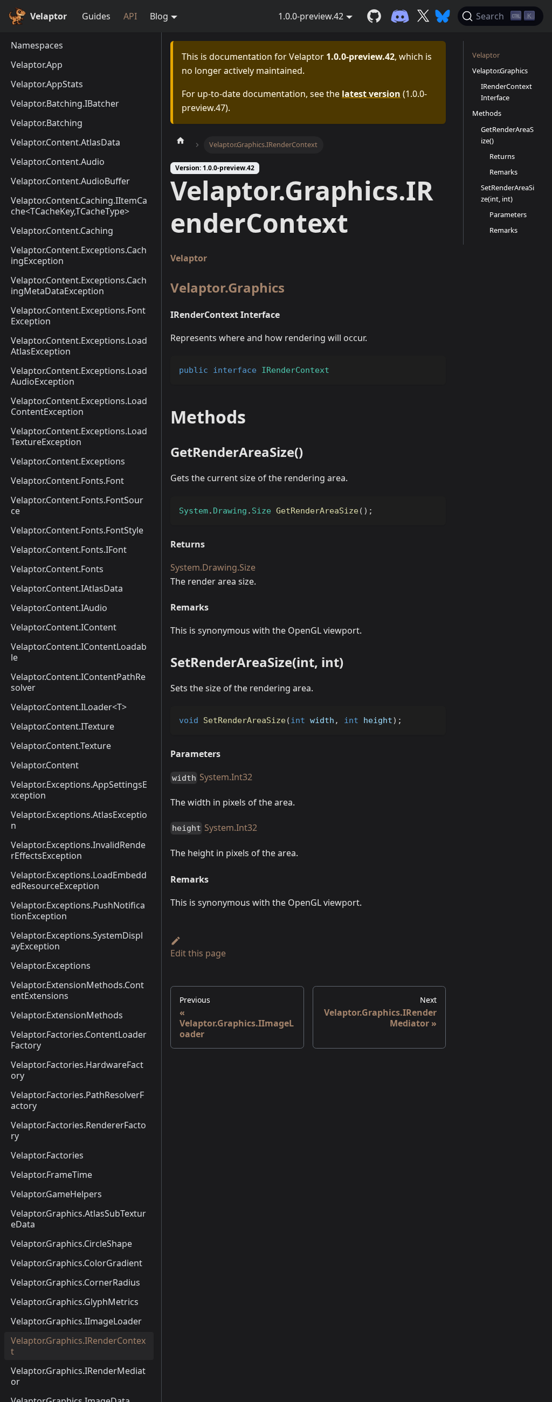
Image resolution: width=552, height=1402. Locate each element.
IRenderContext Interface (506, 91)
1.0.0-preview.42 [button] (310, 16)
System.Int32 (225, 777)
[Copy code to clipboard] (432, 369)
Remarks (503, 172)
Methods (486, 113)
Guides (96, 16)
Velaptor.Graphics (227, 287)
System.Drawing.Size (213, 567)
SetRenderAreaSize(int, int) (507, 193)
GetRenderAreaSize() (507, 134)
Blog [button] (159, 16)
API (130, 16)
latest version (371, 94)
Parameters (508, 214)
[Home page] (180, 140)
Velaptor (188, 258)
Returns (502, 156)
